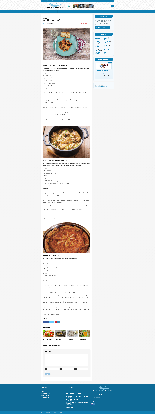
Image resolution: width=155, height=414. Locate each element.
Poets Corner (106, 51)
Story (105, 53)
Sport (105, 52)
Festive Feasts (70, 339)
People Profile (107, 46)
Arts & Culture (97, 37)
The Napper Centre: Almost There (73, 394)
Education (97, 46)
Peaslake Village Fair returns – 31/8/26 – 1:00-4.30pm (76, 390)
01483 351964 (103, 77)
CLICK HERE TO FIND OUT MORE (102, 27)
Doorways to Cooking (47, 339)
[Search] (112, 6)
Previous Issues (97, 11)
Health (105, 38)
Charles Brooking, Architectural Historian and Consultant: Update (77, 403)
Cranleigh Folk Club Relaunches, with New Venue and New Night (77, 406)
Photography (106, 49)
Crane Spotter (97, 41)
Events (96, 49)
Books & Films (97, 38)
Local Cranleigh (107, 41)
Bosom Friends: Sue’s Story (72, 399)
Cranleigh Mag (98, 45)
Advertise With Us (45, 0)
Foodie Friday (97, 52)
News (105, 44)
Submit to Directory (46, 399)
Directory (53, 11)
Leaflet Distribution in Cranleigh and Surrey (60, 0)
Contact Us (105, 11)
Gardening (106, 37)
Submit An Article (45, 395)
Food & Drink (48, 15)
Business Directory (45, 393)
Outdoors (106, 45)
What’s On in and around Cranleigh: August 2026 (77, 396)
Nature (105, 42)
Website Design (60, 412)
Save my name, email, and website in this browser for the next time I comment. (62, 371)
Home (43, 11)
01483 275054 (73, 0)
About (47, 11)
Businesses (97, 40)
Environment (97, 48)
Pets (105, 48)
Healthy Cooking (58, 339)
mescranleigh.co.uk (103, 73)
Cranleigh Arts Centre (97, 43)
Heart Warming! (82, 339)
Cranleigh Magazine (50, 23)
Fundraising (97, 53)
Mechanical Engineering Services (103, 71)
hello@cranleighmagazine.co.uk (101, 86)
